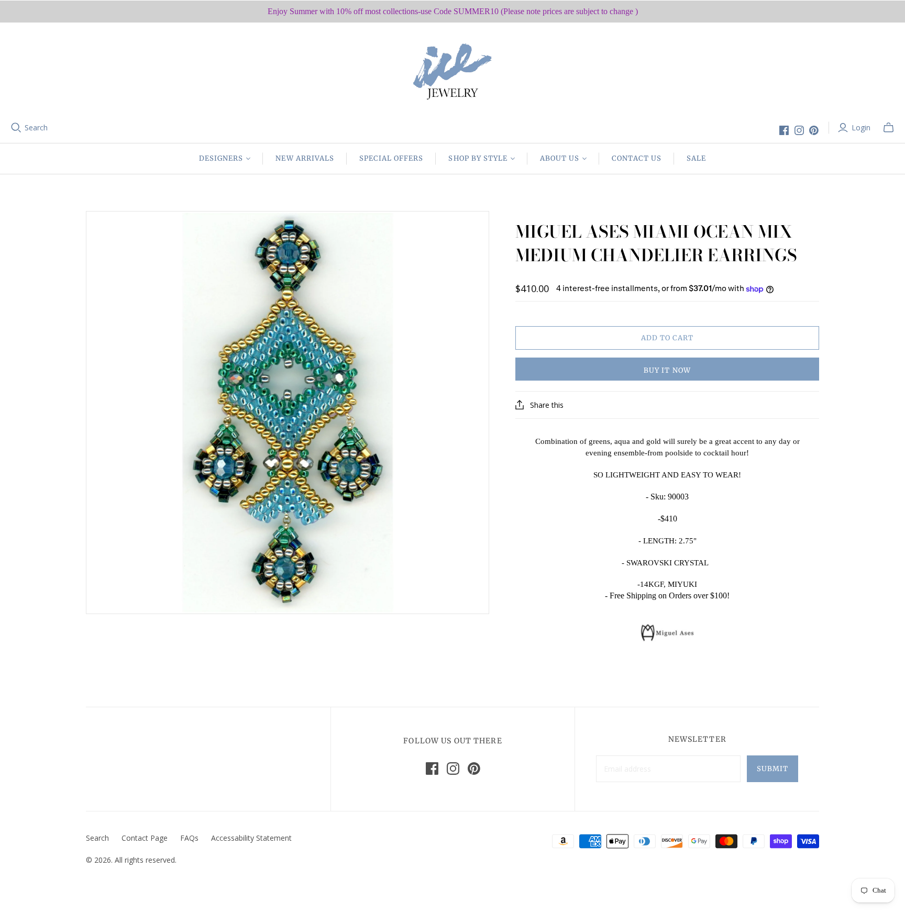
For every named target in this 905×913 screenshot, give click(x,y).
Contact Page (145, 838)
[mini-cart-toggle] (888, 127)
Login (861, 127)
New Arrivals (304, 158)
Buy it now (667, 370)
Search (36, 127)
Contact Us (636, 158)
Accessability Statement (251, 838)
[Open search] (16, 128)
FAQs (189, 838)
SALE (696, 158)
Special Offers (391, 158)
